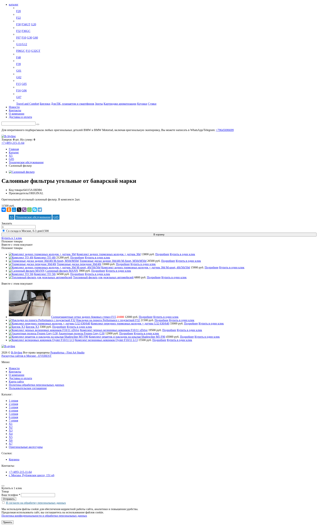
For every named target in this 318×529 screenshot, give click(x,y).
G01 (18, 70)
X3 (18, 67)
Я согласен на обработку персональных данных (36, 502)
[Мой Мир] (14, 209)
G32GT (35, 50)
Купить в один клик (182, 254)
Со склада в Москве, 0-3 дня (27, 230)
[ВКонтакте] (3, 209)
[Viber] (24, 209)
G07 (18, 97)
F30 (18, 24)
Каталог (14, 152)
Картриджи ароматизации (120, 103)
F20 (18, 11)
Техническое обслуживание (26, 162)
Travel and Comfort (27, 103)
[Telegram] (40, 209)
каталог (13, 4)
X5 (18, 80)
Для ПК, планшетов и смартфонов (72, 103)
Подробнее (162, 254)
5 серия (20, 34)
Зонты (99, 103)
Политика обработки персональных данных (36, 384)
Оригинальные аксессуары (33, 100)
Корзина (14, 459)
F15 (18, 83)
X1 (18, 54)
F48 (18, 57)
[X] (19, 209)
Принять (7, 522)
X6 (18, 87)
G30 (29, 37)
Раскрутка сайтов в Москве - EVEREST (26, 355)
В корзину (159, 234)
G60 (35, 37)
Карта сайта (16, 381)
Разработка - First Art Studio (67, 352)
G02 (18, 77)
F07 (18, 37)
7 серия (20, 40)
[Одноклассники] (9, 209)
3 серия (20, 21)
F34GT (26, 24)
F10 (24, 37)
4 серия (20, 27)
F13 (28, 50)
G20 (33, 24)
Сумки (152, 103)
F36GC (26, 31)
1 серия (20, 7)
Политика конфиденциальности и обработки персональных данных (44, 515)
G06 (24, 90)
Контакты (15, 110)
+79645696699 (225, 130)
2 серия (20, 14)
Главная (14, 149)
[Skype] (34, 209)
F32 (18, 31)
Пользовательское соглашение (28, 388)
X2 (18, 60)
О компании (16, 113)
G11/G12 (21, 44)
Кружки (142, 103)
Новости (14, 107)
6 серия (20, 47)
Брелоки (45, 103)
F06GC (20, 50)
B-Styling (16, 352)
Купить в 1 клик (11, 238)
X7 (18, 93)
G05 (24, 83)
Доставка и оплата (20, 117)
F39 (18, 64)
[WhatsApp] (29, 209)
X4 (18, 74)
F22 (18, 17)
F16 (18, 90)
